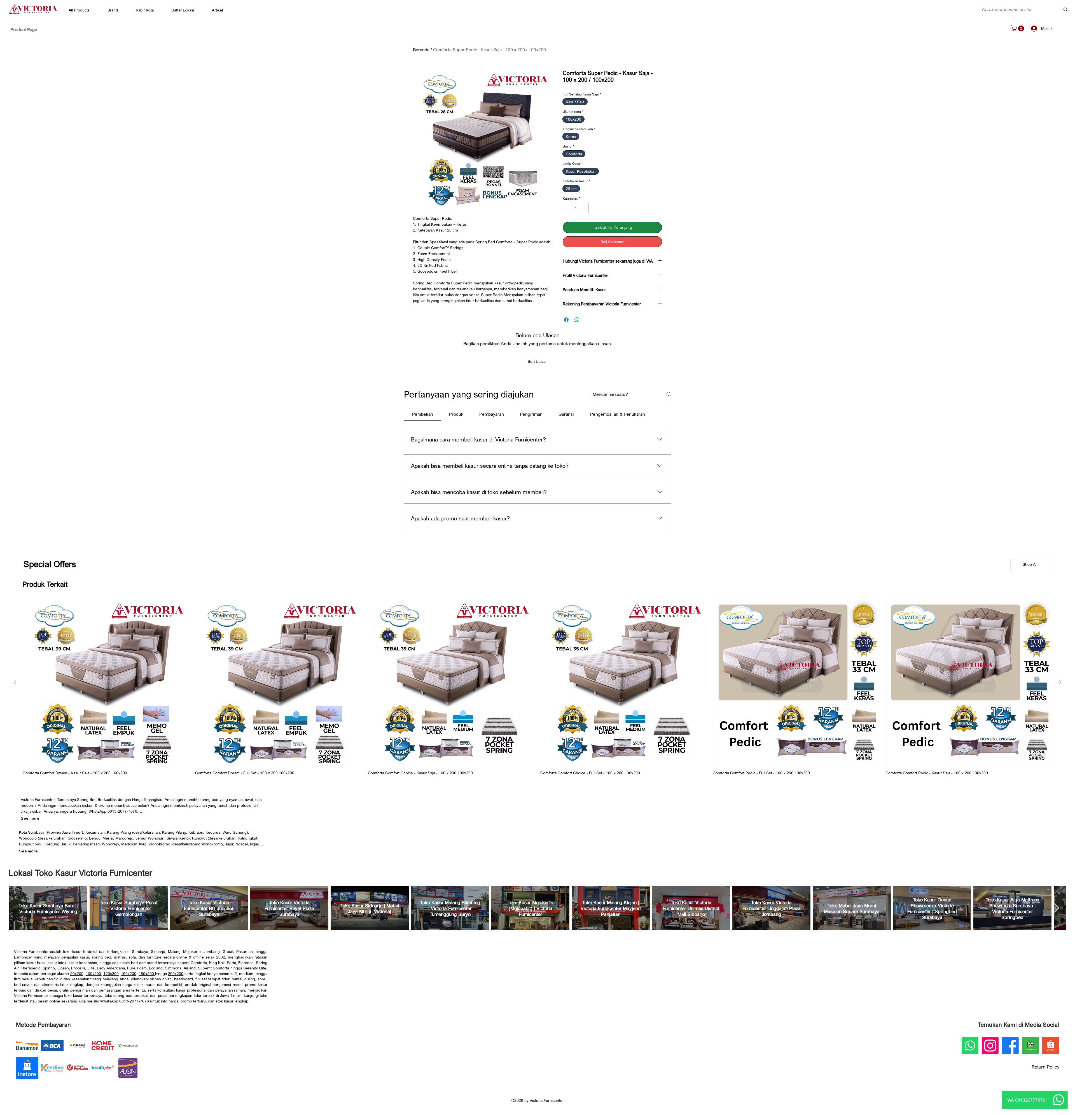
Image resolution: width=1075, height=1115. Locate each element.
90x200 (76, 973)
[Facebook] (1010, 1045)
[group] (537, 687)
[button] (81, 9)
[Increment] (584, 208)
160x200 (128, 973)
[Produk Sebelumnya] (14, 682)
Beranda (421, 49)
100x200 (93, 973)
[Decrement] (567, 208)
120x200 (111, 973)
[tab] (422, 414)
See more (30, 818)
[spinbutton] (575, 208)
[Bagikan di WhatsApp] (577, 319)
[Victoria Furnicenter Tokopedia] (1030, 1045)
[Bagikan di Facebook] (566, 319)
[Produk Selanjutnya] (1060, 682)
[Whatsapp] (1058, 1100)
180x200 (147, 973)
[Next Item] (1056, 908)
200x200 (175, 973)
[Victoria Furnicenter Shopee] (1050, 1045)
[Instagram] (990, 1045)
